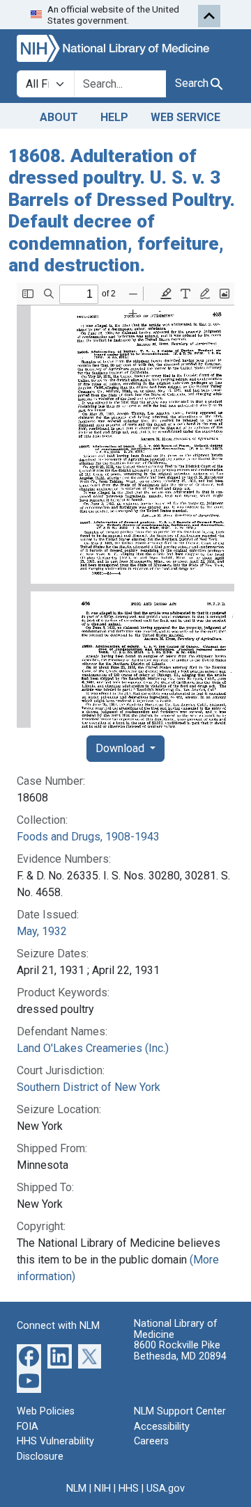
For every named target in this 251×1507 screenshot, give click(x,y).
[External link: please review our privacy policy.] (29, 1355)
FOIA (27, 1427)
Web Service (185, 117)
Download (121, 748)
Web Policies (46, 1411)
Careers (151, 1441)
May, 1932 (42, 931)
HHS (129, 1488)
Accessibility (162, 1427)
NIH (102, 1488)
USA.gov (165, 1488)
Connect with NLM (58, 1326)
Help (114, 117)
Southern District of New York (88, 1087)
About (59, 117)
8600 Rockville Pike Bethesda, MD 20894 (180, 1350)
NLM (76, 1488)
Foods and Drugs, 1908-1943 (88, 836)
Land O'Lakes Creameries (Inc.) (93, 1048)
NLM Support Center (180, 1411)
